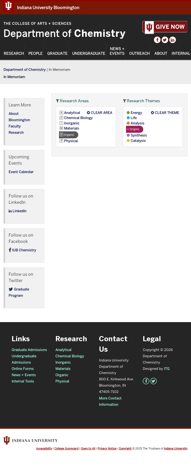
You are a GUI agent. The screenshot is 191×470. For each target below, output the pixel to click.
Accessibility (44, 448)
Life (133, 118)
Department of (64, 33)
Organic (61, 375)
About (160, 53)
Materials (71, 128)
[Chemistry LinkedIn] (172, 40)
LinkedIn (19, 211)
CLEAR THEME (166, 112)
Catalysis (138, 140)
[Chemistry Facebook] (157, 40)
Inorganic (71, 123)
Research (14, 53)
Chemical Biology (78, 118)
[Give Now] (165, 27)
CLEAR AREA (101, 112)
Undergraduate (88, 53)
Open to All (88, 448)
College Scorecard (66, 448)
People (35, 53)
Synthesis (138, 135)
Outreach (139, 53)
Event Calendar (21, 172)
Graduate (57, 53)
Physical (70, 141)
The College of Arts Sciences (37, 23)
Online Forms (23, 368)
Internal (181, 53)
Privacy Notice (107, 448)
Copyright (125, 448)
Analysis (137, 123)
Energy (136, 112)
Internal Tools (23, 381)
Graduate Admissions (29, 349)
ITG (167, 368)
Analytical (71, 112)
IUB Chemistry (23, 250)
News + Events (117, 51)
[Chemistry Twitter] (165, 40)
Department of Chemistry (24, 69)
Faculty (15, 126)
